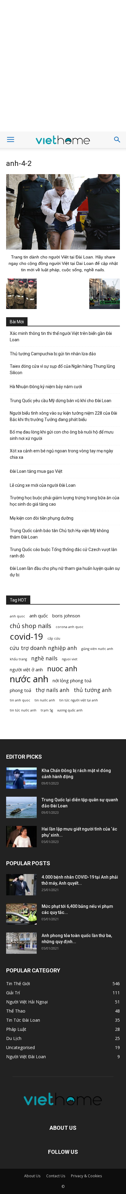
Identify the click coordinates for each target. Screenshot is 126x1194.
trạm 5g (47, 710)
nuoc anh (62, 668)
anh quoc (17, 616)
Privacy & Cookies (86, 1175)
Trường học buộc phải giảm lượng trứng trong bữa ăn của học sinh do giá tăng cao (64, 501)
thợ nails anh (52, 690)
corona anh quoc (69, 627)
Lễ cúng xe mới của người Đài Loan (43, 485)
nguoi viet (69, 659)
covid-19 (26, 636)
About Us (32, 1175)
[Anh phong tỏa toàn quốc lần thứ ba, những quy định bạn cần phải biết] (21, 943)
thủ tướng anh (93, 690)
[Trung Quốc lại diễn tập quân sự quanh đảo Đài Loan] (21, 807)
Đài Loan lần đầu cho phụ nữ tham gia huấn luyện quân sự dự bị (65, 571)
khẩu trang (18, 659)
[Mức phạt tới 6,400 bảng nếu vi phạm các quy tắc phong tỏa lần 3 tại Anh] (21, 914)
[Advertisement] (63, 65)
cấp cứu (53, 638)
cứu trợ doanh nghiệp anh (43, 648)
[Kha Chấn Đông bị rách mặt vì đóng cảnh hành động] (21, 778)
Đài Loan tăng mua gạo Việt (36, 471)
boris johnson (66, 616)
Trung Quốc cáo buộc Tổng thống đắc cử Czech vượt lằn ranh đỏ (63, 552)
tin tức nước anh (23, 710)
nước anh (29, 679)
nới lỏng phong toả (72, 680)
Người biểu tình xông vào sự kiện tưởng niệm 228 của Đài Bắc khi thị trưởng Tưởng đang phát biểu (63, 416)
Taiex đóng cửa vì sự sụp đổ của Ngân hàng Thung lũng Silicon (62, 369)
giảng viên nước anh (97, 649)
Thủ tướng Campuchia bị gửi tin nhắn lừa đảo (53, 353)
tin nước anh (45, 700)
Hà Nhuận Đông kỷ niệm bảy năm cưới (46, 386)
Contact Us (55, 1175)
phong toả (20, 690)
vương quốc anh (70, 710)
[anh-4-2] (63, 248)
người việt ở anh (26, 669)
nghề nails (44, 658)
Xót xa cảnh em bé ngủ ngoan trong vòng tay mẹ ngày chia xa (61, 454)
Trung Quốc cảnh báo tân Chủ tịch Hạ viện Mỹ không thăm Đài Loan (59, 533)
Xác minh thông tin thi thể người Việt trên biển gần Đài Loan (61, 336)
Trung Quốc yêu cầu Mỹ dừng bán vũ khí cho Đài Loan (60, 400)
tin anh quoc (20, 700)
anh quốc (38, 616)
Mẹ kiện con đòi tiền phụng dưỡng (41, 518)
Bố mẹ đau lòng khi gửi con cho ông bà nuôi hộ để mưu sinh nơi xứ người (61, 435)
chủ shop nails (30, 626)
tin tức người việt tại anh (78, 700)
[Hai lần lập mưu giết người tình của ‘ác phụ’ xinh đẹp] (21, 836)
